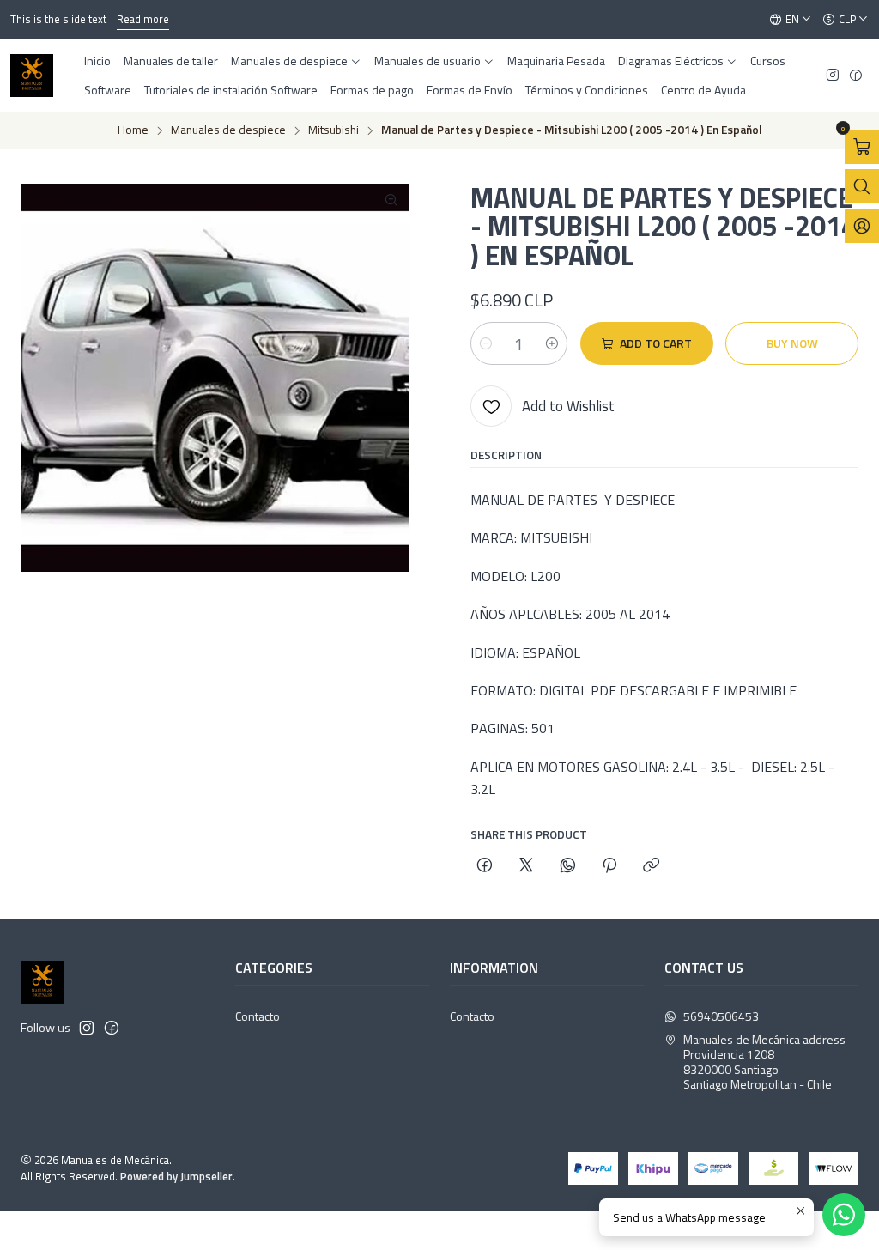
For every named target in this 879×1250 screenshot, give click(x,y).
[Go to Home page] (31, 75)
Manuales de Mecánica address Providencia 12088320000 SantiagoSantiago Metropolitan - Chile (764, 1062)
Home (133, 130)
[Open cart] (862, 147)
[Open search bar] (862, 186)
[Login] (862, 226)
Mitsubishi (333, 130)
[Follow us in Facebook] (856, 76)
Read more (111, 18)
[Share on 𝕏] (526, 866)
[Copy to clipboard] (651, 866)
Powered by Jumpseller (176, 1176)
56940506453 (721, 1016)
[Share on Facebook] (484, 866)
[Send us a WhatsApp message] (843, 1214)
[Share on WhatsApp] (568, 866)
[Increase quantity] (552, 343)
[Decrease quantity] (485, 343)
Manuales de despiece (228, 130)
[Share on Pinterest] (609, 866)
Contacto (257, 1016)
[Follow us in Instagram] (832, 76)
